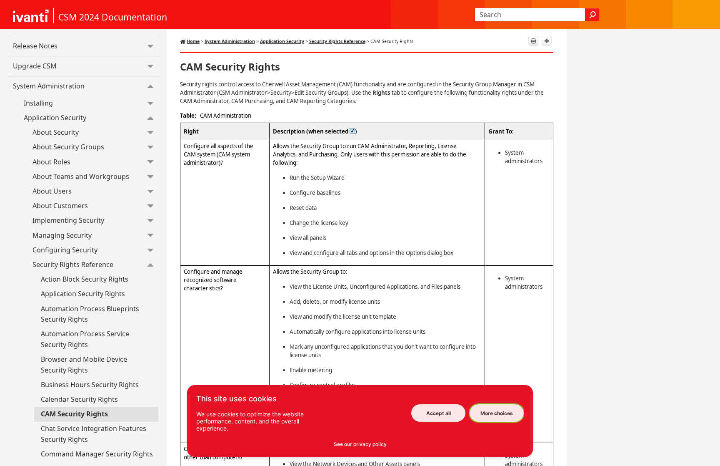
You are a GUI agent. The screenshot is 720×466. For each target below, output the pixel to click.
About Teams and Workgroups (80, 176)
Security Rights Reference (72, 264)
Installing (38, 103)
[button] (592, 14)
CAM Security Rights (74, 413)
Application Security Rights (83, 293)
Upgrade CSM (35, 66)
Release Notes (35, 45)
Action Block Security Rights (84, 279)
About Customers (60, 205)
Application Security (55, 117)
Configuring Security (65, 249)
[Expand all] (547, 41)
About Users (52, 191)
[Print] (533, 41)
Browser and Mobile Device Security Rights (84, 365)
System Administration (49, 86)
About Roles (51, 161)
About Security (55, 132)
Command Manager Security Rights (97, 453)
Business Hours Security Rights (90, 384)
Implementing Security (68, 220)
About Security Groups (68, 146)
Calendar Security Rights (79, 399)
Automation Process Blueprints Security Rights (90, 314)
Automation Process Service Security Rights (85, 339)
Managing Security (62, 235)
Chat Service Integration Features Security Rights (93, 434)
